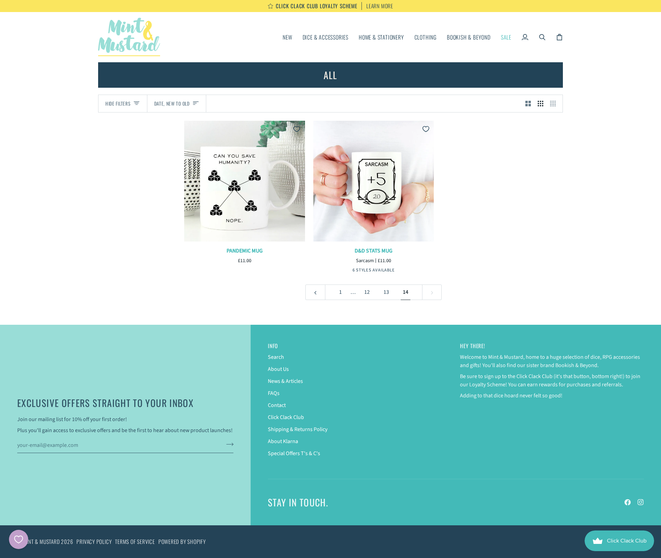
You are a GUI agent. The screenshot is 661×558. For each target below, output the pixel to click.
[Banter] (389, 271)
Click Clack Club (286, 417)
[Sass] (357, 271)
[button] (325, 37)
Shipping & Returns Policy (297, 429)
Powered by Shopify (182, 541)
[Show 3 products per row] (540, 103)
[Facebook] (628, 502)
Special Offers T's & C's (294, 453)
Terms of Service (135, 541)
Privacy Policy (94, 541)
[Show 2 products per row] (528, 103)
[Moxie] (368, 271)
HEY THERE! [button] (472, 346)
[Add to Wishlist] (296, 129)
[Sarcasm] (346, 271)
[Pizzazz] (378, 271)
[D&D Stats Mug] (373, 181)
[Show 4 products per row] (555, 103)
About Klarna (283, 441)
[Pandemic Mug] (244, 181)
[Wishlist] (18, 539)
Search (276, 357)
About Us (278, 369)
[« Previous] (315, 292)
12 (367, 292)
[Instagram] (641, 502)
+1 (398, 271)
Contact (277, 405)
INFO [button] (273, 346)
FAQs (274, 393)
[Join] (227, 444)
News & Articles (285, 381)
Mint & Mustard (41, 541)
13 (386, 292)
